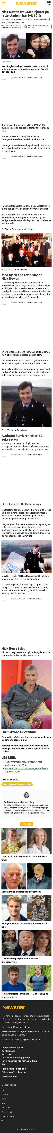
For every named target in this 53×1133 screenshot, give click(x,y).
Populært (6, 1112)
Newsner (4, 19)
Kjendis (5, 1098)
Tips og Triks (8, 1116)
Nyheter (5, 1107)
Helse (4, 1094)
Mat (3, 1103)
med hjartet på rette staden (17, 784)
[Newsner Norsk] (26, 3)
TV (11, 19)
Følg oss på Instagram (13, 1072)
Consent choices (26, 1129)
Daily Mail (21, 510)
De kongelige (8, 1085)
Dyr (3, 1089)
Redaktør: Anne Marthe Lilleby (12, 22)
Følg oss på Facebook (13, 1068)
